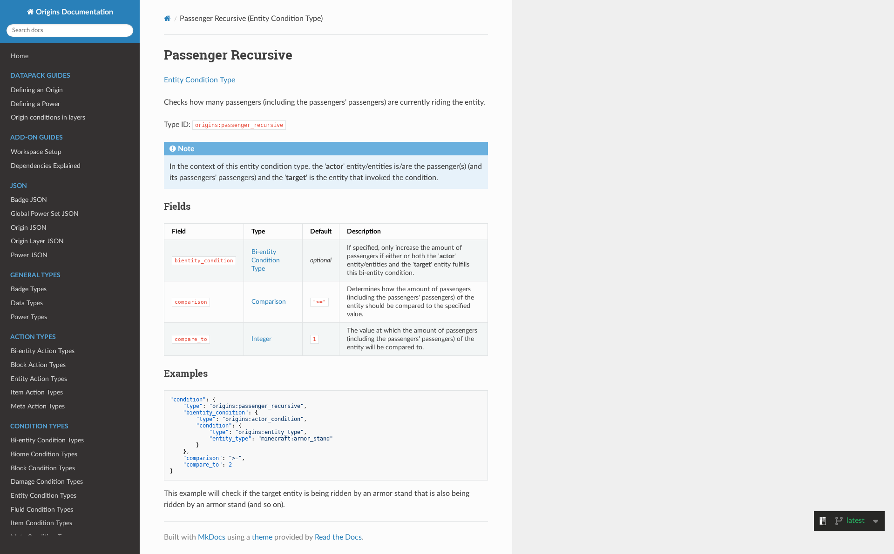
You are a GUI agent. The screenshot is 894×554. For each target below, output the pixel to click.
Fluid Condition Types (42, 509)
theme (262, 537)
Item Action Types (37, 392)
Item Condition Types (41, 523)
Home (19, 56)
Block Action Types (38, 364)
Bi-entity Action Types (42, 350)
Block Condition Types (43, 468)
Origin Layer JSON (37, 241)
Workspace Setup (36, 151)
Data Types (27, 303)
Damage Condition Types (47, 481)
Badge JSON (29, 199)
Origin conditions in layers (48, 117)
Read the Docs (338, 537)
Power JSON (29, 255)
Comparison (268, 301)
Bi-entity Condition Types (47, 440)
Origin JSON (29, 227)
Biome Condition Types (44, 454)
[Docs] (167, 18)
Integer (261, 338)
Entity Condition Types (43, 495)
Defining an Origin (37, 90)
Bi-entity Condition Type (265, 260)
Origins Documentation (73, 12)
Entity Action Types (39, 378)
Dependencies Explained (46, 165)
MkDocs (211, 537)
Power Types (29, 317)
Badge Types (29, 289)
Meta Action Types (38, 406)
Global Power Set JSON (45, 213)
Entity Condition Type (199, 80)
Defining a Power (35, 103)
